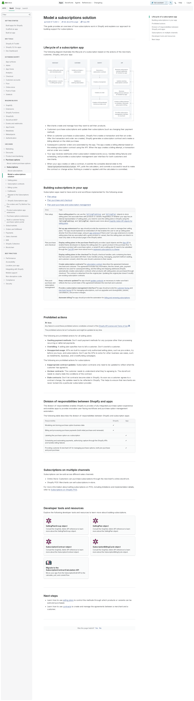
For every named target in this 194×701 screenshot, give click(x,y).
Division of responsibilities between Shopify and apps (165, 28)
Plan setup (51, 196)
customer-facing (123, 288)
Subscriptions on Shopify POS (64, 490)
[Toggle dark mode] (176, 2)
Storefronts (69, 3)
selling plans (68, 600)
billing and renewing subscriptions (117, 298)
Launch (25, 8)
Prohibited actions (158, 24)
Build (12, 8)
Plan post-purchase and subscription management (69, 205)
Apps (61, 3)
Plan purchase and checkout (59, 200)
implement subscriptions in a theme (106, 249)
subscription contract (94, 264)
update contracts (97, 281)
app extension (94, 233)
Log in (189, 3)
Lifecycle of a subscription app (164, 17)
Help (180, 3)
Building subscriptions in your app (164, 20)
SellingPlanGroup (94, 214)
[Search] (171, 3)
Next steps (156, 39)
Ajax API (126, 243)
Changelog (98, 3)
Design (18, 8)
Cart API (71, 249)
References (86, 3)
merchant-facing (65, 290)
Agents (77, 3)
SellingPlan (111, 214)
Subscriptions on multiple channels (165, 33)
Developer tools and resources (163, 36)
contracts (67, 606)
